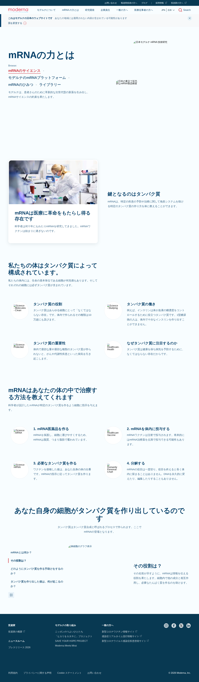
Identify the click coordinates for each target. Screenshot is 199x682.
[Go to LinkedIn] (188, 625)
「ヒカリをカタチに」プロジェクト (73, 636)
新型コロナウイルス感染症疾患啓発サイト (124, 641)
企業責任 (105, 10)
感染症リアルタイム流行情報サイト (120, 636)
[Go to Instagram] (166, 625)
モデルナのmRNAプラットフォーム (37, 78)
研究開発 (89, 10)
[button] (11, 595)
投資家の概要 (15, 631)
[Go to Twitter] (181, 625)
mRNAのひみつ (20, 85)
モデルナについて (46, 10)
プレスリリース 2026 (19, 647)
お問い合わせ (111, 3)
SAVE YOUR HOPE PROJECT (71, 641)
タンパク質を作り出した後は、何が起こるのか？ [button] (37, 584)
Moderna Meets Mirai (66, 645)
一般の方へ (122, 10)
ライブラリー (50, 85)
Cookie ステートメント (69, 673)
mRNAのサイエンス (24, 71)
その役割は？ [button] (18, 560)
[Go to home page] (18, 10)
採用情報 (160, 3)
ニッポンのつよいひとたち (69, 631)
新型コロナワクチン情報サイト (118, 631)
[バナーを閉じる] (189, 18)
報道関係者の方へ (129, 3)
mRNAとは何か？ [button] (21, 552)
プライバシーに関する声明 (37, 673)
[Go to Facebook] (173, 625)
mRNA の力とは (70, 10)
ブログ (144, 3)
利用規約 (13, 673)
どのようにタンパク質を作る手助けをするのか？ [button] (37, 571)
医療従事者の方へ (143, 10)
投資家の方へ (177, 3)
